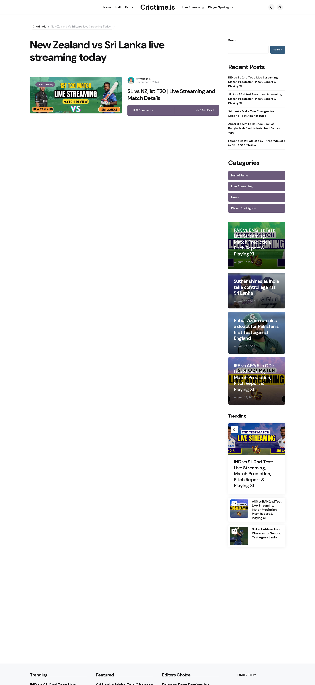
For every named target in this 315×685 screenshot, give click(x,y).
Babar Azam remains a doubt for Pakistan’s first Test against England (256, 329)
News (235, 197)
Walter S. (145, 79)
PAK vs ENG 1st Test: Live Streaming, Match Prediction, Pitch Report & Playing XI (254, 242)
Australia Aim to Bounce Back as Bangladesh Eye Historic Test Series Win (254, 128)
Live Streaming (45, 84)
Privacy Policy (247, 675)
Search (233, 40)
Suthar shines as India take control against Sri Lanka (256, 287)
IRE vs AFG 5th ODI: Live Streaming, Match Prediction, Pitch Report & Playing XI (254, 377)
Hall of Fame (239, 175)
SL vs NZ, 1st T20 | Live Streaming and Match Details (171, 94)
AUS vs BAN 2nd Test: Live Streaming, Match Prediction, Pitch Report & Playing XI (255, 98)
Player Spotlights (243, 208)
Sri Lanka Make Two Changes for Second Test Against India (251, 113)
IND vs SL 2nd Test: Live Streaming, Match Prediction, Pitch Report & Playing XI (253, 82)
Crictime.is (157, 7)
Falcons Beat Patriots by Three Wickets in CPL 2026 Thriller (256, 143)
